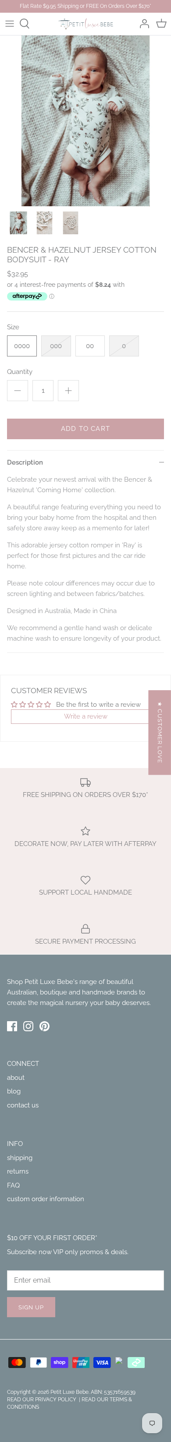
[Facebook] (12, 1026)
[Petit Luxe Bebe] (85, 24)
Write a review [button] (85, 716)
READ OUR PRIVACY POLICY (42, 1399)
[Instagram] (28, 1026)
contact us (23, 1105)
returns (17, 1171)
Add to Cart (85, 429)
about (16, 1078)
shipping (19, 1158)
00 (90, 346)
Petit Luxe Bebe (69, 1392)
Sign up (31, 1307)
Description (25, 462)
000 (56, 346)
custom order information (45, 1199)
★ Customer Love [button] (160, 732)
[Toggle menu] (9, 23)
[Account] (142, 23)
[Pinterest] (44, 1026)
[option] (85, 120)
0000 (22, 346)
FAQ (13, 1185)
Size (13, 327)
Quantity (19, 372)
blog (14, 1091)
